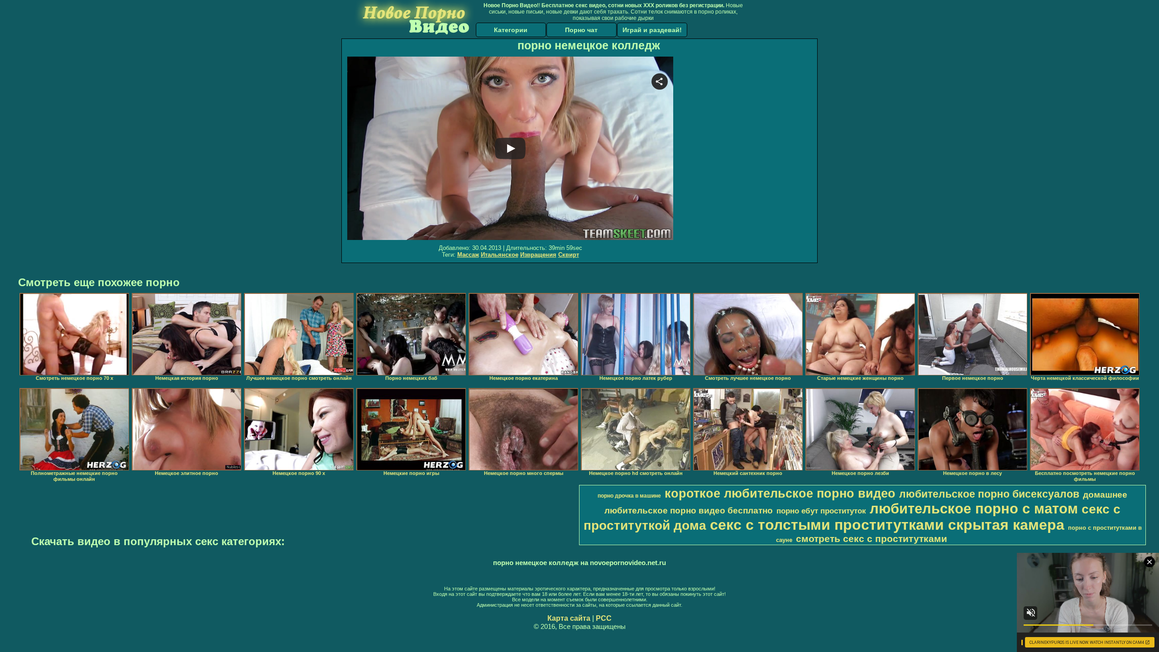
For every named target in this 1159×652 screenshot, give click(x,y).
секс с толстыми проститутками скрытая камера (887, 525)
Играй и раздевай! (652, 30)
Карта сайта (568, 618)
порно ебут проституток (821, 510)
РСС (604, 618)
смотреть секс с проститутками (871, 538)
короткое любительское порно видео (780, 493)
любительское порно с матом (974, 508)
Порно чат (581, 30)
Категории (510, 30)
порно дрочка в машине (629, 496)
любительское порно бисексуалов (989, 494)
